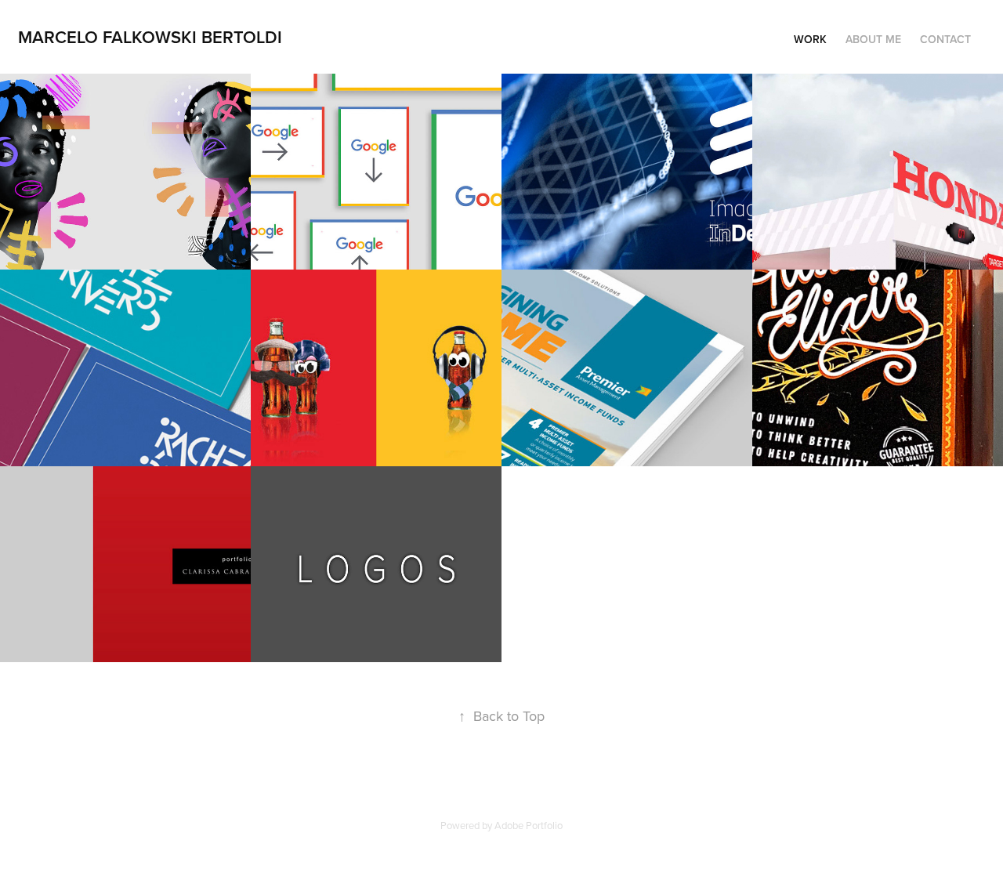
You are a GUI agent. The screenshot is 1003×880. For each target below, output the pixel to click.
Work (810, 39)
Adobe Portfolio (528, 825)
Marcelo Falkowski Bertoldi (150, 36)
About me (873, 39)
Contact (945, 39)
